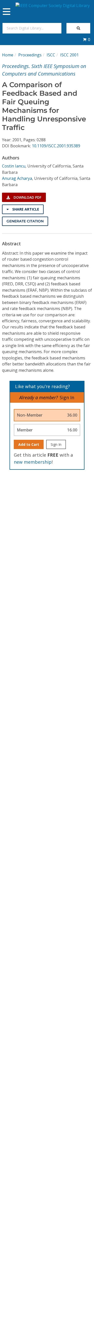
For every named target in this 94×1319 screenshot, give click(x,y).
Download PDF (27, 197)
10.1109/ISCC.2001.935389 (56, 146)
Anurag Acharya (17, 178)
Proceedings (30, 55)
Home (7, 55)
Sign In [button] (67, 397)
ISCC (51, 55)
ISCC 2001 (69, 55)
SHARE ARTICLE (25, 209)
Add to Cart (28, 444)
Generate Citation (25, 221)
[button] (86, 40)
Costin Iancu (13, 166)
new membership (33, 462)
